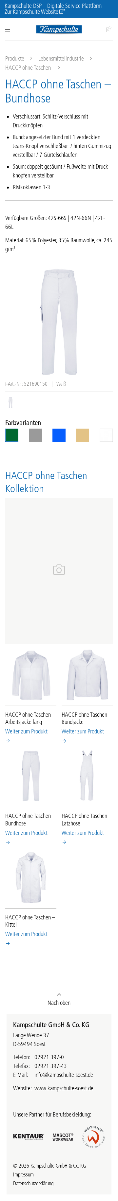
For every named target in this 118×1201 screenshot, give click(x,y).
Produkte (14, 58)
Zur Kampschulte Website (31, 11)
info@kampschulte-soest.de (63, 1075)
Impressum (23, 1174)
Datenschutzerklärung (33, 1183)
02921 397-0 (49, 1057)
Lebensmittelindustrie (61, 58)
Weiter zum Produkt (26, 731)
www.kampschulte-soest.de (63, 1088)
